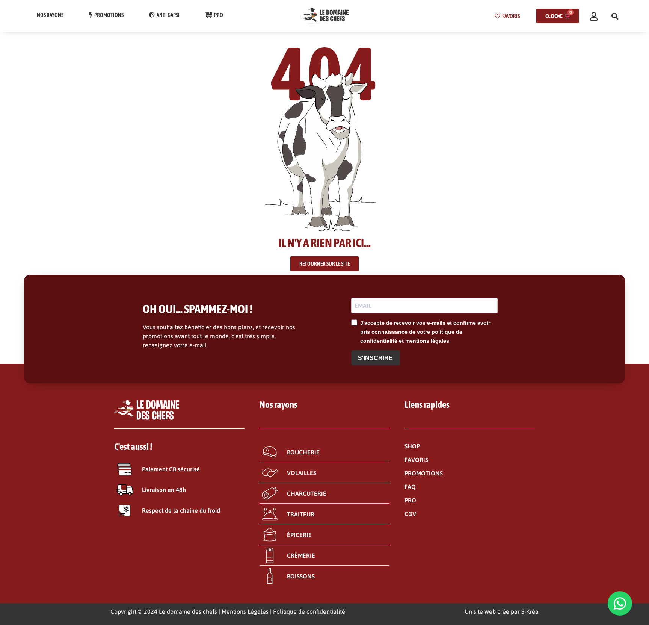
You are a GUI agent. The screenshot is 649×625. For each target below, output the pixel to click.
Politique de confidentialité (309, 611)
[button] (614, 16)
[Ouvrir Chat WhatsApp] (620, 603)
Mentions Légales (245, 611)
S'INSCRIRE (375, 358)
